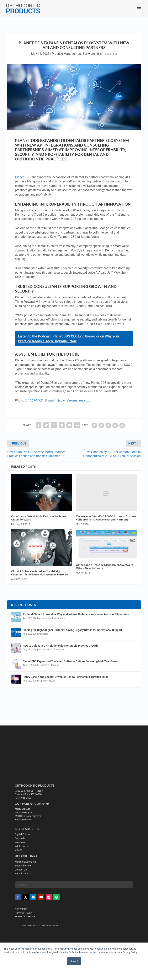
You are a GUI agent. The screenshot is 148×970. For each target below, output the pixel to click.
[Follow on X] (26, 897)
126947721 (36, 400)
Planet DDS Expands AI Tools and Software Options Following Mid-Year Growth (71, 661)
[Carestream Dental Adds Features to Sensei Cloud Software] (41, 492)
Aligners (42, 618)
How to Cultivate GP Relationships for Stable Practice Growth (60, 645)
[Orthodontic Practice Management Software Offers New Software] (106, 544)
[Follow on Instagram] (49, 897)
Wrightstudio (56, 400)
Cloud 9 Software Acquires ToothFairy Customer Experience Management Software (40, 572)
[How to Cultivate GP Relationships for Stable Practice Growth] (16, 648)
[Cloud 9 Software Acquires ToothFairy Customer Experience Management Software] (41, 547)
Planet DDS (23, 177)
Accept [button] (74, 961)
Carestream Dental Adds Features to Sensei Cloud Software (39, 518)
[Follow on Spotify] (56, 897)
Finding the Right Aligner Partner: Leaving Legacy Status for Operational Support (72, 630)
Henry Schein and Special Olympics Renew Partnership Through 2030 (65, 676)
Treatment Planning (48, 665)
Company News (46, 680)
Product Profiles (56, 618)
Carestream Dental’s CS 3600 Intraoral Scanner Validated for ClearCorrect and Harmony (106, 518)
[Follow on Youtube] (41, 897)
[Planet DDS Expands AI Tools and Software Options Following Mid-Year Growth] (16, 664)
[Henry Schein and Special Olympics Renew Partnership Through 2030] (16, 679)
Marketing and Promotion (51, 649)
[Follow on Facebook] (18, 897)
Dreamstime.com (78, 400)
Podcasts (43, 634)
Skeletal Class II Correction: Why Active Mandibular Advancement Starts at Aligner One (76, 614)
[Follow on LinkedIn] (33, 897)
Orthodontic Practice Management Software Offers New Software (104, 566)
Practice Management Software (73, 54)
